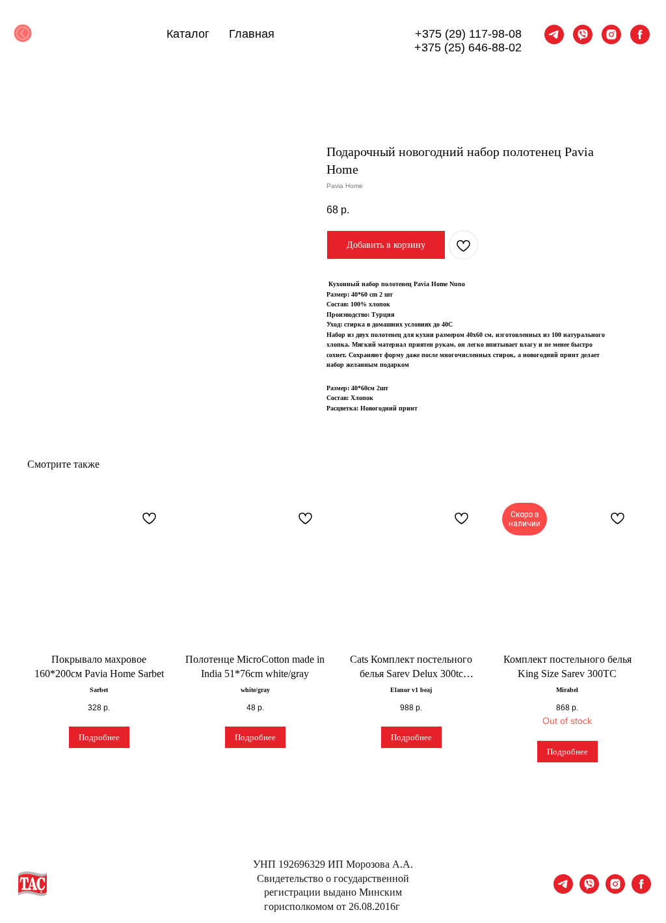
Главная (251, 33)
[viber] (583, 34)
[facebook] (640, 34)
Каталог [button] (187, 33)
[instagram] (611, 34)
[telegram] (554, 34)
